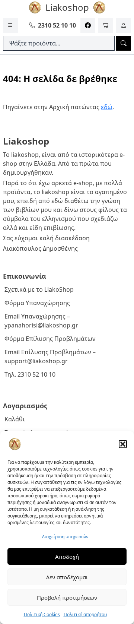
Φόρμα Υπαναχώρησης (37, 303)
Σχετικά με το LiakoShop (39, 289)
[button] (123, 444)
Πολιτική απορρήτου (85, 614)
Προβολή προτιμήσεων (67, 597)
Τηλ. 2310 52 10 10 (29, 374)
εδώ (106, 107)
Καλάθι (14, 419)
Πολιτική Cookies (42, 614)
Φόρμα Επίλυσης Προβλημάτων (50, 339)
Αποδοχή (67, 556)
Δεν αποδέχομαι (67, 577)
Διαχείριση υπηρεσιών (65, 536)
